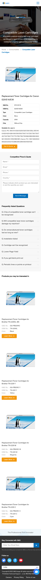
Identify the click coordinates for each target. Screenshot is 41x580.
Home (4, 49)
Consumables (14, 49)
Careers (9, 577)
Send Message (20, 196)
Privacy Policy (19, 577)
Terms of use (30, 577)
